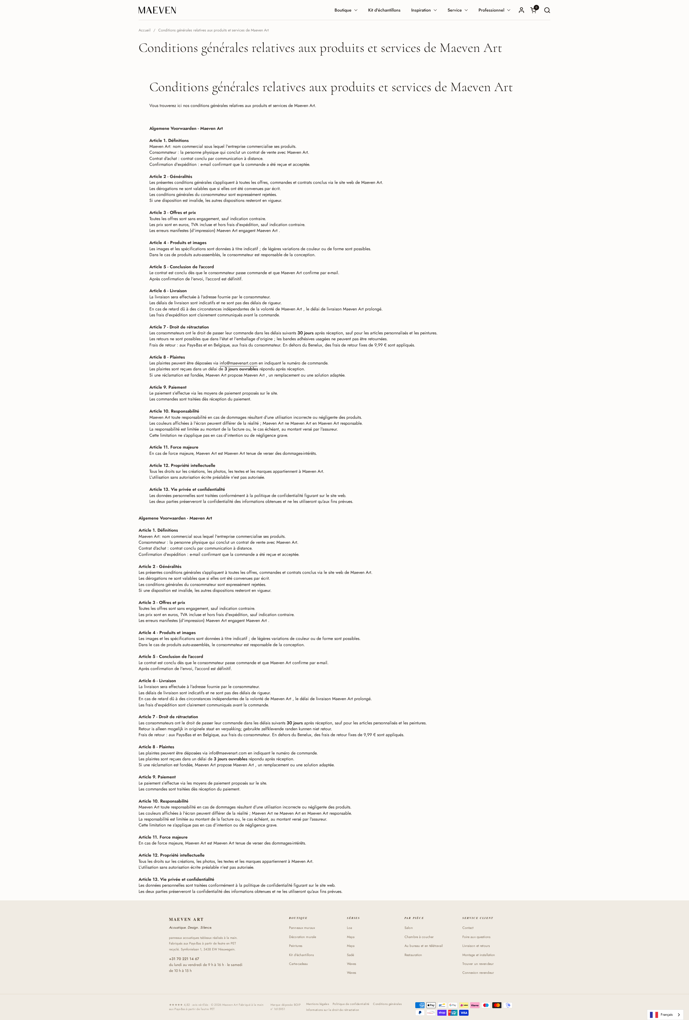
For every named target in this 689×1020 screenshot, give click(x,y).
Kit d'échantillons (301, 955)
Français (667, 1014)
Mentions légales (317, 1004)
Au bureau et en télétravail (424, 945)
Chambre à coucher (419, 937)
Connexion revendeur (478, 972)
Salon (409, 927)
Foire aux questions (476, 937)
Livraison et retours (476, 945)
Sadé (350, 955)
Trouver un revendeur (478, 963)
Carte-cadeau (298, 963)
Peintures (295, 945)
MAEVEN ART (186, 919)
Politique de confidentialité (351, 1004)
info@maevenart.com (238, 363)
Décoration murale (302, 937)
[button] (547, 10)
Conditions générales (387, 1004)
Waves (351, 963)
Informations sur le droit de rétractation (332, 1010)
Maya (351, 937)
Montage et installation (478, 955)
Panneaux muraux (302, 927)
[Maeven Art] (157, 10)
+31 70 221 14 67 (184, 958)
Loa (349, 927)
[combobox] (665, 1015)
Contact (468, 927)
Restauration (413, 955)
